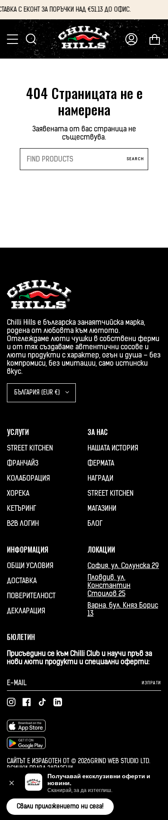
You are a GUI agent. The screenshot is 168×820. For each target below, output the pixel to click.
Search (135, 158)
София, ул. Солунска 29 (123, 566)
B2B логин (23, 523)
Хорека (18, 493)
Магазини (101, 508)
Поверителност (31, 596)
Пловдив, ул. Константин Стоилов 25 (109, 585)
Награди (100, 478)
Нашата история (112, 448)
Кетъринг (21, 508)
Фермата (100, 463)
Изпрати (151, 683)
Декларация (26, 611)
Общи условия (30, 566)
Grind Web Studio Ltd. (120, 761)
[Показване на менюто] (13, 39)
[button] (11, 783)
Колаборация (28, 478)
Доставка (22, 581)
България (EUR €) (38, 392)
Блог (95, 523)
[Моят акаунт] (131, 39)
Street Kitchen (30, 448)
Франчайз (22, 463)
